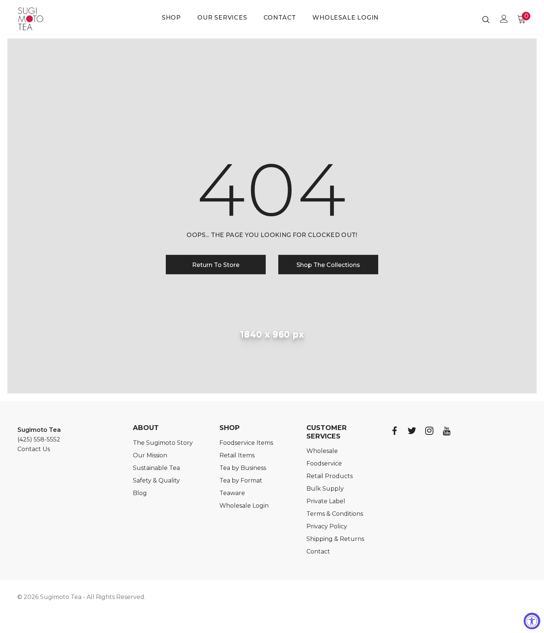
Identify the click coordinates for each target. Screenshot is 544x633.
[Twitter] (412, 430)
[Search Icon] (486, 19)
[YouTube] (446, 430)
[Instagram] (429, 430)
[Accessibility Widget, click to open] (532, 621)
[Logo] (40, 19)
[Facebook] (394, 430)
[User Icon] (504, 19)
